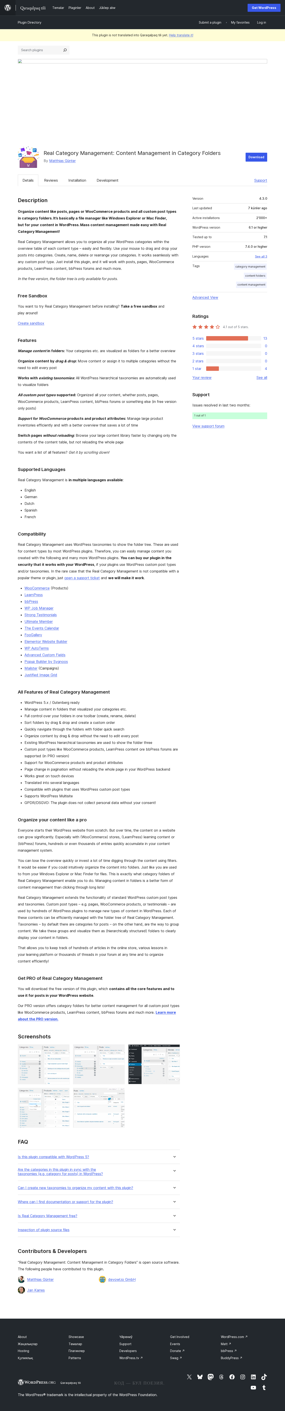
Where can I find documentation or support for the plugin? (65, 1202)
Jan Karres (36, 1290)
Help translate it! (181, 35)
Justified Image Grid (40, 675)
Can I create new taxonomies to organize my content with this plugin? (75, 1188)
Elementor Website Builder (45, 641)
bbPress (31, 601)
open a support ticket (82, 578)
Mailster (30, 668)
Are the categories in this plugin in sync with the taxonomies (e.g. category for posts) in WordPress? (60, 1171)
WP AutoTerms (36, 648)
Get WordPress (264, 8)
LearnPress (33, 595)
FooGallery (33, 635)
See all (261, 377)
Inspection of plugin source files (43, 1230)
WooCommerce (37, 588)
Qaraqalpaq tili (70, 1383)
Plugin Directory (29, 22)
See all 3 (261, 256)
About (22, 1337)
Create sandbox (31, 323)
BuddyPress (231, 1358)
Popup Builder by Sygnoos (46, 661)
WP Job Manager (38, 608)
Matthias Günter (62, 160)
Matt (226, 1344)
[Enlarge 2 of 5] (118, 1050)
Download (256, 157)
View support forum (208, 426)
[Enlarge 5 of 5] (118, 1094)
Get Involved (179, 1337)
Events (175, 1344)
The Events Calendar (41, 628)
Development (107, 180)
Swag (176, 1358)
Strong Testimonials (40, 615)
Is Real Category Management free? (47, 1216)
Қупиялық (25, 1358)
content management (251, 284)
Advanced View (205, 297)
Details (28, 180)
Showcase (76, 1337)
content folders (255, 275)
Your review (202, 377)
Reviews (51, 180)
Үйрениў (125, 1337)
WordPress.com (234, 1337)
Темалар (75, 1344)
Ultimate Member (38, 621)
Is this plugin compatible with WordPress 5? (53, 1157)
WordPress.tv (131, 1358)
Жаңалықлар (28, 1344)
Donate (177, 1351)
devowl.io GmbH (122, 1279)
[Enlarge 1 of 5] (63, 1050)
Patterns (75, 1358)
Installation (77, 180)
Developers (128, 1351)
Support (260, 180)
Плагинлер (77, 1351)
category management (250, 266)
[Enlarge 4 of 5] (63, 1094)
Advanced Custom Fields (44, 655)
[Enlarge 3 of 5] (174, 1050)
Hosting (23, 1351)
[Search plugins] (65, 50)
